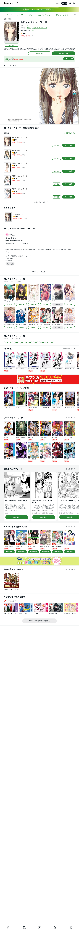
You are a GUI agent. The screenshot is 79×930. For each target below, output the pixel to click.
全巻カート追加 (68, 59)
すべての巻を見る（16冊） (38, 202)
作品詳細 (57, 304)
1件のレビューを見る (38, 272)
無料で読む (16, 517)
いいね (11, 264)
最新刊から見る (70, 133)
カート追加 (64, 53)
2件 (32, 30)
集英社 (29, 28)
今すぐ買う (39, 53)
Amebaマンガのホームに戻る (39, 621)
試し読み (11, 45)
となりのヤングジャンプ (39, 28)
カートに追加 (68, 145)
